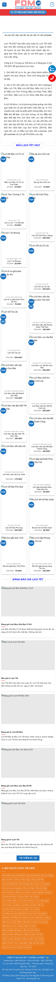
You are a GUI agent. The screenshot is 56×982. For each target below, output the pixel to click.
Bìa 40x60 (6, 876)
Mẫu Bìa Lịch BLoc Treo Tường (35, 922)
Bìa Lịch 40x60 (47, 876)
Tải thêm (28, 858)
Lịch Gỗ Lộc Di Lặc (42, 287)
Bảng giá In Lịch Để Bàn (12, 732)
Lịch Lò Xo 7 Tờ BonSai (14, 223)
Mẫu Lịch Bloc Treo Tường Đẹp (15, 943)
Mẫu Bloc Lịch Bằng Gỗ (12, 918)
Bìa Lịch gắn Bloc (26, 884)
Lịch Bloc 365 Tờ (36, 905)
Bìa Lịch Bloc (8, 880)
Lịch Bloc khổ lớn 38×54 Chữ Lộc (42, 407)
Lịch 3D (25, 905)
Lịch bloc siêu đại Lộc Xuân (14, 474)
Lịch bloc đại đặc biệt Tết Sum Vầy (14, 435)
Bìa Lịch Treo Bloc (43, 884)
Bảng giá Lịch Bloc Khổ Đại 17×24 (16, 624)
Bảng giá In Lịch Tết (10, 840)
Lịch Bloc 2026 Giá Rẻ (11, 909)
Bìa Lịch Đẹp (41, 888)
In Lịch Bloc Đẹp (42, 901)
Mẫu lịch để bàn (12, 114)
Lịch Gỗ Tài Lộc (14, 353)
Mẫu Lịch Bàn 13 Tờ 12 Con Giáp (14, 183)
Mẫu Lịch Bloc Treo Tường (33, 939)
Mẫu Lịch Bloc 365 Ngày (12, 930)
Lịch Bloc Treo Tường (30, 909)
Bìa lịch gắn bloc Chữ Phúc (14, 566)
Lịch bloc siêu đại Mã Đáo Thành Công (42, 448)
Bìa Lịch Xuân (29, 888)
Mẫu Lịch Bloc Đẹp (36, 943)
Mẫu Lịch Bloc (30, 926)
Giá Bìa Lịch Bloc (9, 897)
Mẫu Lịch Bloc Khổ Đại (33, 935)
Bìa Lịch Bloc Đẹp (22, 880)
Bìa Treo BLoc (8, 892)
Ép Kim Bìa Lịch (9, 947)
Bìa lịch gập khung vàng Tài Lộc (42, 567)
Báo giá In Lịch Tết (9, 678)
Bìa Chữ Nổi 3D (19, 876)
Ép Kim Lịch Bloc (24, 947)
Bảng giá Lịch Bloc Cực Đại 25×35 (16, 786)
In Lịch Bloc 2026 (9, 901)
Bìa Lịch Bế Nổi (37, 880)
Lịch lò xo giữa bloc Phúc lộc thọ (14, 301)
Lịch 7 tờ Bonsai (14, 261)
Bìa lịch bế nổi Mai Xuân (42, 528)
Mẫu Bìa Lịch (28, 918)
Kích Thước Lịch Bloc (11, 905)
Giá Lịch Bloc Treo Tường (28, 897)
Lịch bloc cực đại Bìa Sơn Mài (42, 366)
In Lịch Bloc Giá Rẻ (25, 901)
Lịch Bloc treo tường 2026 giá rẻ (15, 913)
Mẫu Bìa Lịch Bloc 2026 (12, 922)
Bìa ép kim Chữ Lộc (42, 182)
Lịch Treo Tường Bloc (38, 913)
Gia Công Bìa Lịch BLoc (42, 892)
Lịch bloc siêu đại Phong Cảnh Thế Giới (42, 326)
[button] (4, 4)
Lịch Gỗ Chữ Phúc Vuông (42, 235)
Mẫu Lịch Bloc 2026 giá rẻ (12, 935)
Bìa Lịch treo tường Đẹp (12, 888)
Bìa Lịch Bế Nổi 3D (10, 884)
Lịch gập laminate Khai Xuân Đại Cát (42, 488)
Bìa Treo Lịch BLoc (23, 892)
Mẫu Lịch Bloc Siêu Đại (11, 939)
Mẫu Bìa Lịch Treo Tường (12, 926)
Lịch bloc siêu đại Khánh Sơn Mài (14, 394)
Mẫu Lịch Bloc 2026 (31, 930)
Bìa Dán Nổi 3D (33, 876)
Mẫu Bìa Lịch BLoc (43, 918)
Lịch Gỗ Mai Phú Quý (14, 528)
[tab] (28, 35)
